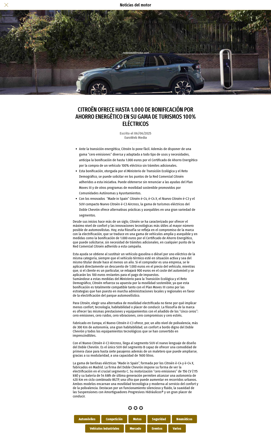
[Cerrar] (6, 5)
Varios (177, 428)
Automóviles (87, 419)
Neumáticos (184, 419)
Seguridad (159, 419)
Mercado (135, 428)
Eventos (157, 428)
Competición (114, 419)
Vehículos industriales (104, 428)
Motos (137, 419)
